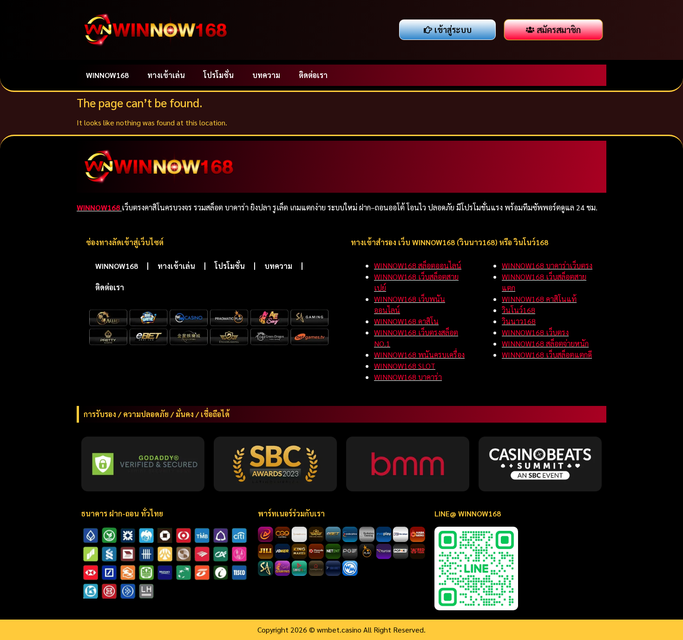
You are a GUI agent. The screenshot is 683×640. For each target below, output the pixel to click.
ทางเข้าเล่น (166, 75)
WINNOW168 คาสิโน (406, 321)
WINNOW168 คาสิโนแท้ (539, 299)
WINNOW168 (107, 75)
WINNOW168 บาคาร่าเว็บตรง (547, 265)
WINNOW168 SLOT (404, 366)
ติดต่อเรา (313, 75)
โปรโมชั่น (219, 75)
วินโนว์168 (518, 310)
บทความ (266, 75)
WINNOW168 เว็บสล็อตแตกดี (547, 354)
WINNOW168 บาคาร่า (408, 377)
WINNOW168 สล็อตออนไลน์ (417, 265)
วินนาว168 (519, 321)
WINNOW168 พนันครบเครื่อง (419, 354)
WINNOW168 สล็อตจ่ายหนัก (545, 343)
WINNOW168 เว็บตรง (535, 332)
